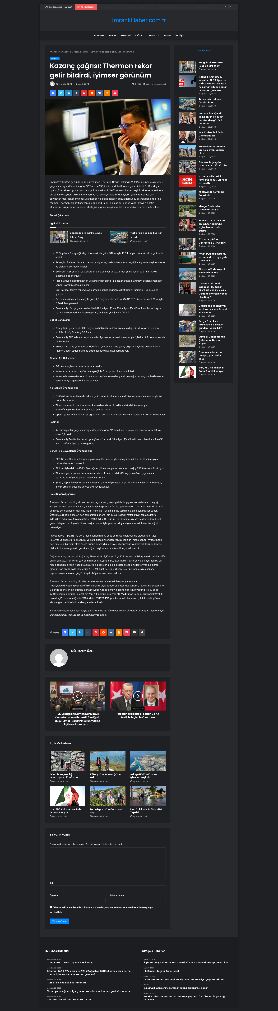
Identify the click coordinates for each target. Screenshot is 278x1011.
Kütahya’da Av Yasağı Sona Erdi (106, 776)
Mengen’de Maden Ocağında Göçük (210, 208)
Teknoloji (153, 35)
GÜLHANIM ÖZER (64, 84)
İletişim (180, 35)
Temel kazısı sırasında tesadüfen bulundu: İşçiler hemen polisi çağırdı (212, 225)
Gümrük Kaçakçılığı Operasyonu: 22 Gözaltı (64, 776)
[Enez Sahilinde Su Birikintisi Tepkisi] (148, 796)
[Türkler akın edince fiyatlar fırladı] (119, 237)
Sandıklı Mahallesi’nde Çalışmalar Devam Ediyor (212, 340)
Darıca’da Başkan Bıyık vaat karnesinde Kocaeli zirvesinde (213, 309)
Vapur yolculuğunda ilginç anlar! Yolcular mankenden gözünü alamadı (211, 118)
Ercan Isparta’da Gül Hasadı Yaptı (106, 811)
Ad (52, 883)
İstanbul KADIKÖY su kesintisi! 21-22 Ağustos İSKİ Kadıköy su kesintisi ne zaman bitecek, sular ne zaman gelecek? (213, 83)
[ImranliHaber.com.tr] (139, 20)
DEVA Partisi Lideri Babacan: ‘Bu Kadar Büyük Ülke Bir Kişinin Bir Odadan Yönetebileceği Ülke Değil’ (213, 290)
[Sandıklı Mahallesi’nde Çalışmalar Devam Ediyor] (187, 341)
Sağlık (139, 35)
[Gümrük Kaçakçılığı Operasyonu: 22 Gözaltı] (67, 761)
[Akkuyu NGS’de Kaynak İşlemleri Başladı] (148, 761)
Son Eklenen (203, 50)
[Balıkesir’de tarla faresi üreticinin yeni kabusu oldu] (187, 151)
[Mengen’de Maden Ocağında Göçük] (187, 211)
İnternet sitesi (117, 895)
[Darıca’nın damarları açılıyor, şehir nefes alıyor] (187, 357)
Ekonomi (126, 35)
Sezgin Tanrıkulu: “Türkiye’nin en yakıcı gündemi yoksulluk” (211, 325)
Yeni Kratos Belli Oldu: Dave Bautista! (211, 134)
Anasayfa (99, 35)
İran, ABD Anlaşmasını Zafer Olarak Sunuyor (66, 811)
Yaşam (167, 35)
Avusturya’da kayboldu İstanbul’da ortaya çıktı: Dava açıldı (213, 257)
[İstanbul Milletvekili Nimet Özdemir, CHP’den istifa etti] (187, 181)
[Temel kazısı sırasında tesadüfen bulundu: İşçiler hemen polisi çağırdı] (187, 225)
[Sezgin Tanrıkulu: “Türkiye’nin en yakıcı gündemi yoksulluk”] (187, 326)
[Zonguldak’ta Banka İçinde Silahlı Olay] (59, 237)
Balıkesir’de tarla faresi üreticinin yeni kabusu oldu (212, 150)
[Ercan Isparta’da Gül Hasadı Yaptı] (107, 796)
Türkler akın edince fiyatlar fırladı (115, 6)
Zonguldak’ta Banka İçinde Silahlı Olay (211, 64)
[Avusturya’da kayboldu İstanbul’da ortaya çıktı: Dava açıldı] (187, 258)
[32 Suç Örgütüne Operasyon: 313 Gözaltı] (187, 244)
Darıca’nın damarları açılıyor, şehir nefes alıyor (211, 356)
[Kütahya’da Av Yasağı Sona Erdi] (107, 761)
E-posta (55, 895)
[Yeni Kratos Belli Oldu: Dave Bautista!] (187, 137)
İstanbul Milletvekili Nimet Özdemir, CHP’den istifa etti (213, 180)
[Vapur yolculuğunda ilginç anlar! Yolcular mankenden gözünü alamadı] (187, 118)
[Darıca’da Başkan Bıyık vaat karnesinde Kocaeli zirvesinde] (187, 310)
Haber (112, 35)
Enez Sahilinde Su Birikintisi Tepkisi (146, 811)
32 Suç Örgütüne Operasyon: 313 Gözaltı (212, 241)
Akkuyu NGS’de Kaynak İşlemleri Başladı (143, 776)
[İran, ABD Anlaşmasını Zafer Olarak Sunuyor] (67, 796)
